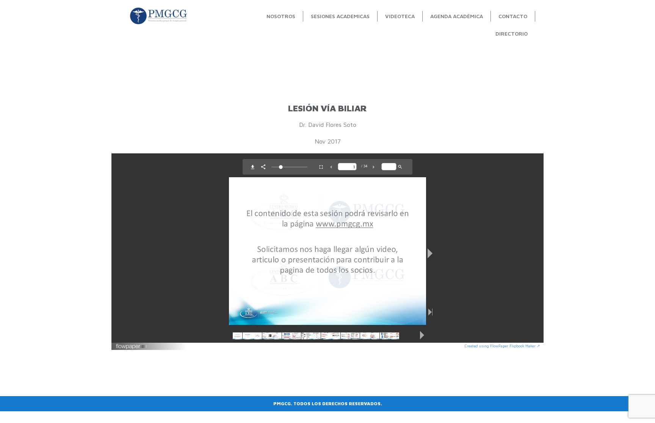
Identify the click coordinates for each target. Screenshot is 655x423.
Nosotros (280, 16)
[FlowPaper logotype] (131, 347)
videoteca (400, 16)
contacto (512, 16)
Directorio (511, 33)
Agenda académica (456, 16)
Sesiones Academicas (340, 16)
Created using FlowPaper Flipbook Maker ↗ (502, 345)
